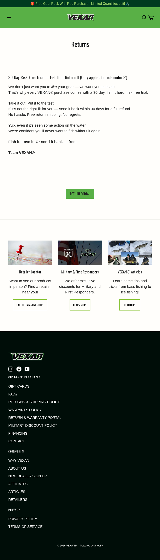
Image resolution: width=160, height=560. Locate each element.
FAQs (12, 394)
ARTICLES (16, 492)
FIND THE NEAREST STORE (30, 305)
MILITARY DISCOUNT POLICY (32, 426)
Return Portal (80, 193)
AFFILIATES (18, 484)
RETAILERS (17, 500)
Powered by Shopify (91, 545)
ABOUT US (17, 468)
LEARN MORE (80, 305)
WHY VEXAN (18, 461)
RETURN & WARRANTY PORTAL (34, 418)
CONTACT (16, 441)
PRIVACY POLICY (22, 519)
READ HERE (130, 305)
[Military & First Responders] (80, 253)
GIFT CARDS (18, 386)
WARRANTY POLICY (25, 410)
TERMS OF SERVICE (25, 527)
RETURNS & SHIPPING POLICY (34, 402)
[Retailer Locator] (30, 253)
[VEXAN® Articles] (130, 253)
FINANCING (18, 433)
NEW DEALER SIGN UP (27, 476)
